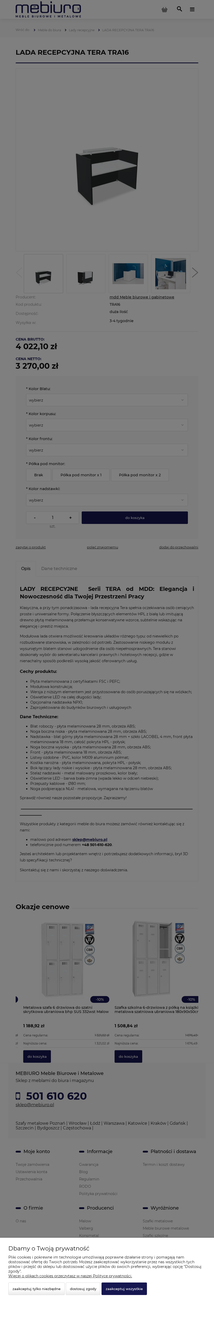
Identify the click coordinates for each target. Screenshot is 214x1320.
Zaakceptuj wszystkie (124, 1289)
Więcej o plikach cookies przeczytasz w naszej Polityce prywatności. (70, 1276)
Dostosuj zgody (83, 1289)
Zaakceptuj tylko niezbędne (37, 1289)
